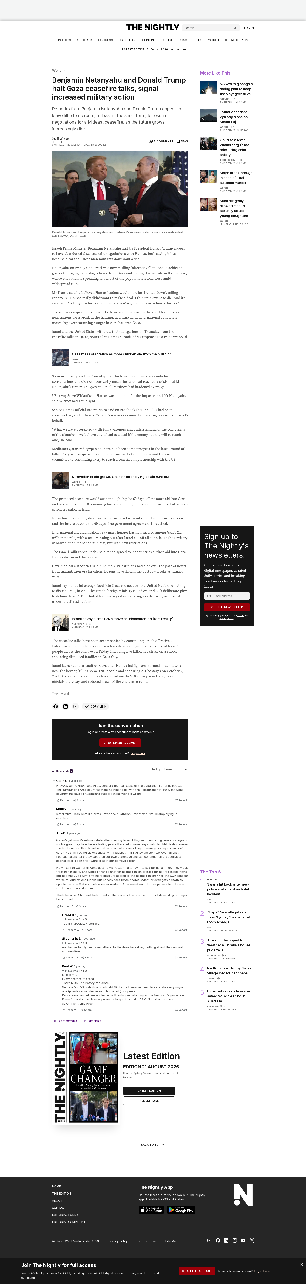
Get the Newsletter (227, 607)
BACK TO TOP (150, 1144)
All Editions (149, 1100)
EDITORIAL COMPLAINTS (69, 1222)
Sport (198, 40)
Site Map (171, 1241)
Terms (240, 615)
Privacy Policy (227, 618)
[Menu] (53, 27)
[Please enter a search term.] (235, 27)
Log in (249, 27)
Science (224, 99)
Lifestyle (213, 1006)
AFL (209, 899)
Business (105, 40)
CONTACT (59, 1207)
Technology (227, 160)
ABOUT (57, 1200)
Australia (85, 40)
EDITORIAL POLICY (65, 1215)
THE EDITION (61, 1193)
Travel (211, 978)
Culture (166, 40)
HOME (56, 1186)
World (213, 40)
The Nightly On (236, 40)
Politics (64, 40)
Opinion (148, 40)
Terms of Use (146, 1241)
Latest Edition (149, 1091)
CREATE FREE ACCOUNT (120, 742)
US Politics (127, 40)
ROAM (183, 40)
